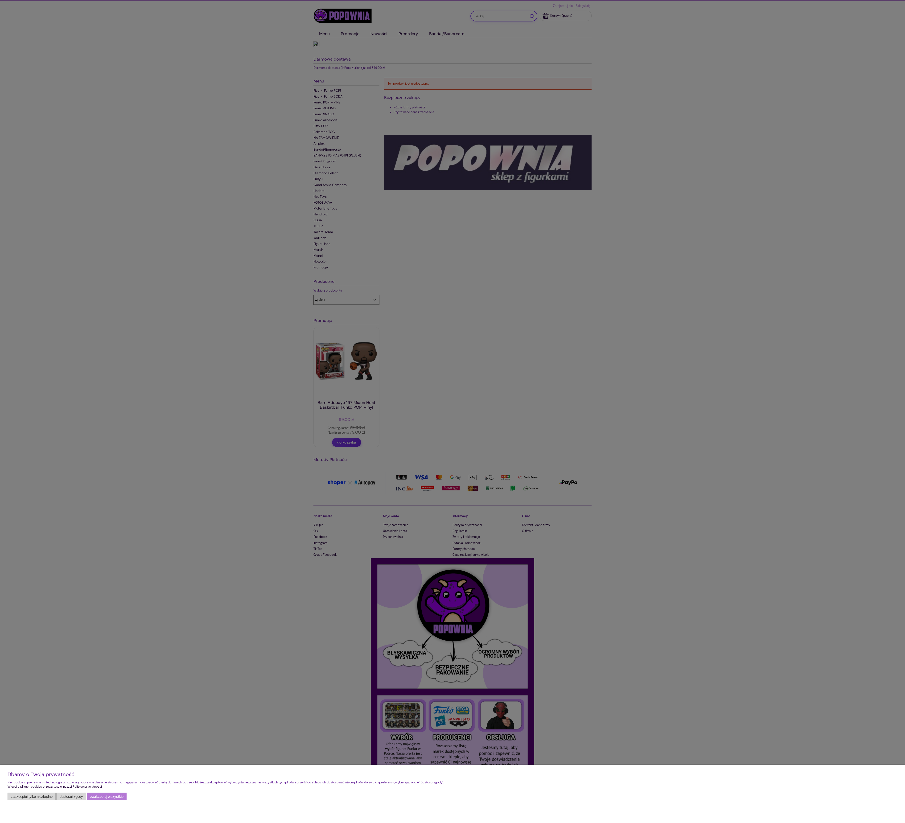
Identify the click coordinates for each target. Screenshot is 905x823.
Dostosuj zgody (71, 796)
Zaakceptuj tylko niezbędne (32, 796)
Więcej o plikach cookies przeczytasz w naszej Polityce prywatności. (55, 787)
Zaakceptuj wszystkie (106, 796)
